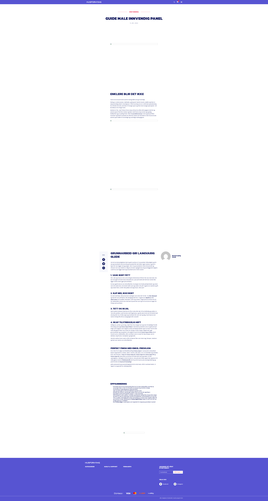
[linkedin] (103, 268)
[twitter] (103, 263)
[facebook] (103, 259)
